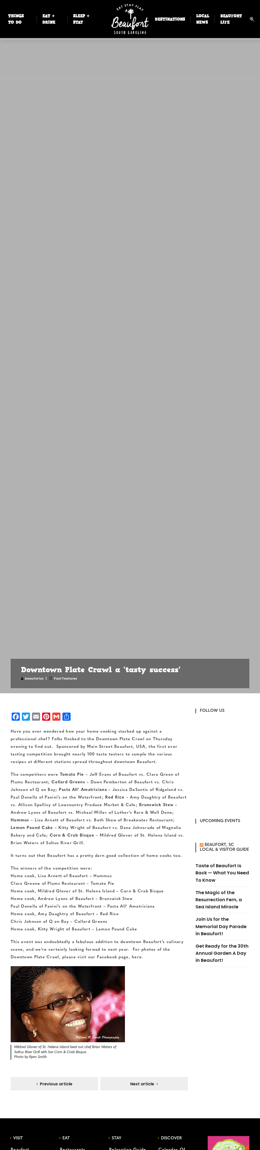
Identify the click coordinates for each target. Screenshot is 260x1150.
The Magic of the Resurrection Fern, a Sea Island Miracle (219, 899)
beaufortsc (34, 678)
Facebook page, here (119, 957)
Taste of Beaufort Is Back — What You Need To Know (222, 872)
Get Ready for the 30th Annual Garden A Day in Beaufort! (222, 953)
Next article (142, 1084)
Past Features (65, 678)
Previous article (56, 1084)
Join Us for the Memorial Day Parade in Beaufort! (221, 926)
